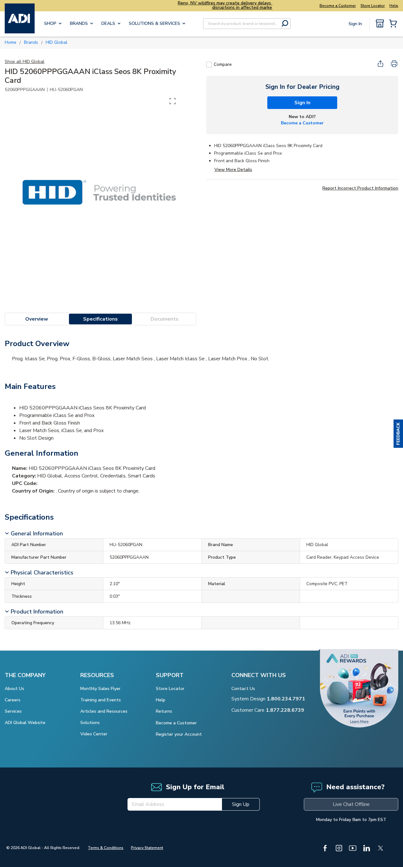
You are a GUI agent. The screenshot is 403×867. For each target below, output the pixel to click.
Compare (223, 64)
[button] (398, 433)
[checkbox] (209, 64)
